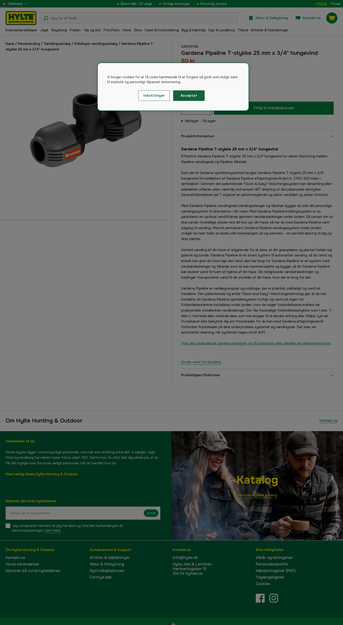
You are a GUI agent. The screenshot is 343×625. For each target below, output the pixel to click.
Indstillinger (154, 95)
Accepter (189, 95)
